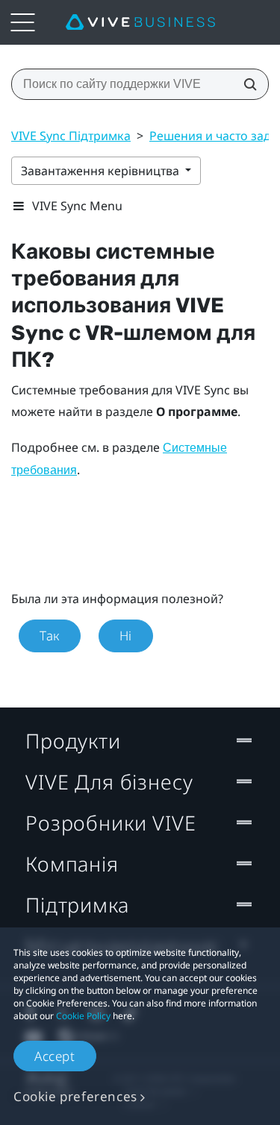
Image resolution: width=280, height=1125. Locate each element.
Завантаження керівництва (101, 171)
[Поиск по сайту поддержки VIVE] (245, 84)
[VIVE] (140, 22)
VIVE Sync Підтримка (71, 135)
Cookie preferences (75, 1096)
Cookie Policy (83, 1015)
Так (50, 635)
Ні (125, 635)
